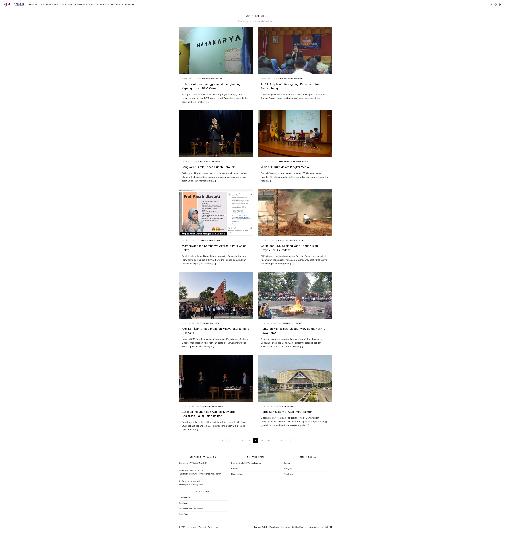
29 (262, 440)
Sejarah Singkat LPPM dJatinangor (246, 463)
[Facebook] (499, 4)
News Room (128, 4)
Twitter (287, 463)
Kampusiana (52, 4)
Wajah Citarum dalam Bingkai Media (285, 167)
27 (249, 440)
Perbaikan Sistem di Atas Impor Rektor (286, 411)
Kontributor (183, 503)
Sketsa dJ (91, 4)
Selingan (298, 79)
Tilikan (103, 4)
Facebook (288, 474)
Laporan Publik (185, 497)
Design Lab (213, 527)
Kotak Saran (184, 514)
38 (281, 440)
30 (268, 440)
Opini (284, 406)
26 (242, 440)
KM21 (42, 4)
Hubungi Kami (237, 474)
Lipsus (63, 4)
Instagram (288, 468)
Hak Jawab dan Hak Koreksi (191, 509)
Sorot (305, 161)
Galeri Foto (283, 240)
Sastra (114, 4)
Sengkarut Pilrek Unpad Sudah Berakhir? (209, 167)
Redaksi (234, 468)
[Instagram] (495, 4)
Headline (32, 4)
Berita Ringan (75, 4)
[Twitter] (491, 4)
